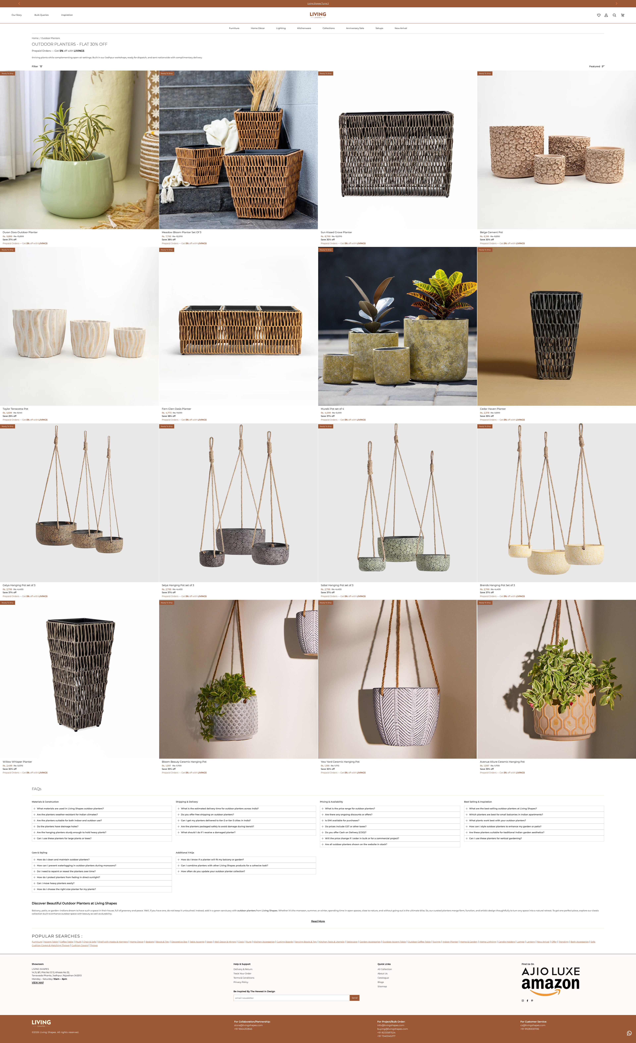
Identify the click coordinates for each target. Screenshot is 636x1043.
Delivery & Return (243, 969)
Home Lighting (487, 941)
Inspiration (67, 15)
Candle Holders (506, 941)
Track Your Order (242, 973)
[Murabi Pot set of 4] (397, 326)
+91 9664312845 (243, 1028)
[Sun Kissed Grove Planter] (397, 150)
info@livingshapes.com (390, 1025)
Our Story (17, 15)
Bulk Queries (41, 15)
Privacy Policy (241, 982)
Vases (209, 941)
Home (35, 38)
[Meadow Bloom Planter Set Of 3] (238, 150)
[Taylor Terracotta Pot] (79, 326)
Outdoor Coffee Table (419, 941)
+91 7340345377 (386, 1036)
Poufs (78, 941)
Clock (241, 941)
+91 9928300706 (529, 1028)
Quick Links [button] (384, 964)
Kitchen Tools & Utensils (331, 941)
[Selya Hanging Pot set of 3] (238, 502)
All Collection (385, 969)
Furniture (37, 941)
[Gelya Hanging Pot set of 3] (79, 502)
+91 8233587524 (386, 1032)
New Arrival (543, 941)
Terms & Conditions (244, 977)
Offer (554, 941)
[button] (234, 28)
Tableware (352, 941)
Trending (564, 941)
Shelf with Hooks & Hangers (113, 941)
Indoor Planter (450, 941)
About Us (382, 973)
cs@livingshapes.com (532, 1025)
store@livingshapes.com (248, 1025)
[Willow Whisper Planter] (79, 679)
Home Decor (137, 941)
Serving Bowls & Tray (306, 941)
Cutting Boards (285, 941)
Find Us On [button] (528, 964)
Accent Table (51, 941)
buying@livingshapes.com (392, 1028)
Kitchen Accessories (264, 941)
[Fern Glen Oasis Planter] (238, 326)
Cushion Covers (79, 945)
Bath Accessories (580, 941)
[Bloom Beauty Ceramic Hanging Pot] (238, 679)
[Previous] (20, 3)
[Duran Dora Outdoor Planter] (79, 150)
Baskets (150, 941)
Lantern (530, 941)
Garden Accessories (370, 941)
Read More (318, 921)
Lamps (520, 941)
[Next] (616, 3)
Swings (437, 941)
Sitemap (382, 986)
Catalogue (383, 977)
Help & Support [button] (242, 964)
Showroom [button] (38, 964)
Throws (94, 945)
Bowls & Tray (162, 941)
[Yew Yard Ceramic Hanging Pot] (397, 679)
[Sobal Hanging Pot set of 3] (397, 502)
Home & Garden (468, 941)
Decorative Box (179, 941)
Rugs (248, 941)
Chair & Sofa (89, 941)
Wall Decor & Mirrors (225, 941)
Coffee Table (66, 941)
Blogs (381, 982)
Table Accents (196, 941)
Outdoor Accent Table (394, 941)
